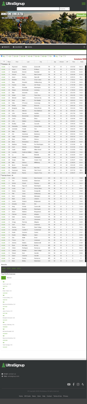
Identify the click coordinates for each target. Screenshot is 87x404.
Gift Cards (27, 396)
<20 (9, 56)
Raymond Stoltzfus (8, 304)
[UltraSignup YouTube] (68, 384)
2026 (3, 268)
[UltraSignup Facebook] (73, 384)
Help (43, 396)
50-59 (37, 56)
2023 (19, 268)
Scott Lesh (6, 284)
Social (29, 47)
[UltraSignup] (13, 3)
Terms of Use (57, 396)
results (3, 66)
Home (21, 396)
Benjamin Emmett (7, 317)
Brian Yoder (6, 290)
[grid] (43, 162)
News (34, 396)
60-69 (44, 56)
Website (6, 47)
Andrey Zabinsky (7, 324)
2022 (3, 271)
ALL (4, 56)
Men (3, 278)
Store (39, 396)
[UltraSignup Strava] (83, 384)
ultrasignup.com (13, 376)
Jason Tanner (6, 311)
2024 (14, 268)
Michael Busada (7, 331)
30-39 (23, 56)
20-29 (16, 56)
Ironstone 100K (80, 59)
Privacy (65, 396)
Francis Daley (6, 297)
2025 (8, 268)
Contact (49, 396)
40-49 (30, 56)
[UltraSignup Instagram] (78, 384)
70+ (50, 56)
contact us (12, 374)
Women (9, 278)
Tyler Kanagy (6, 344)
